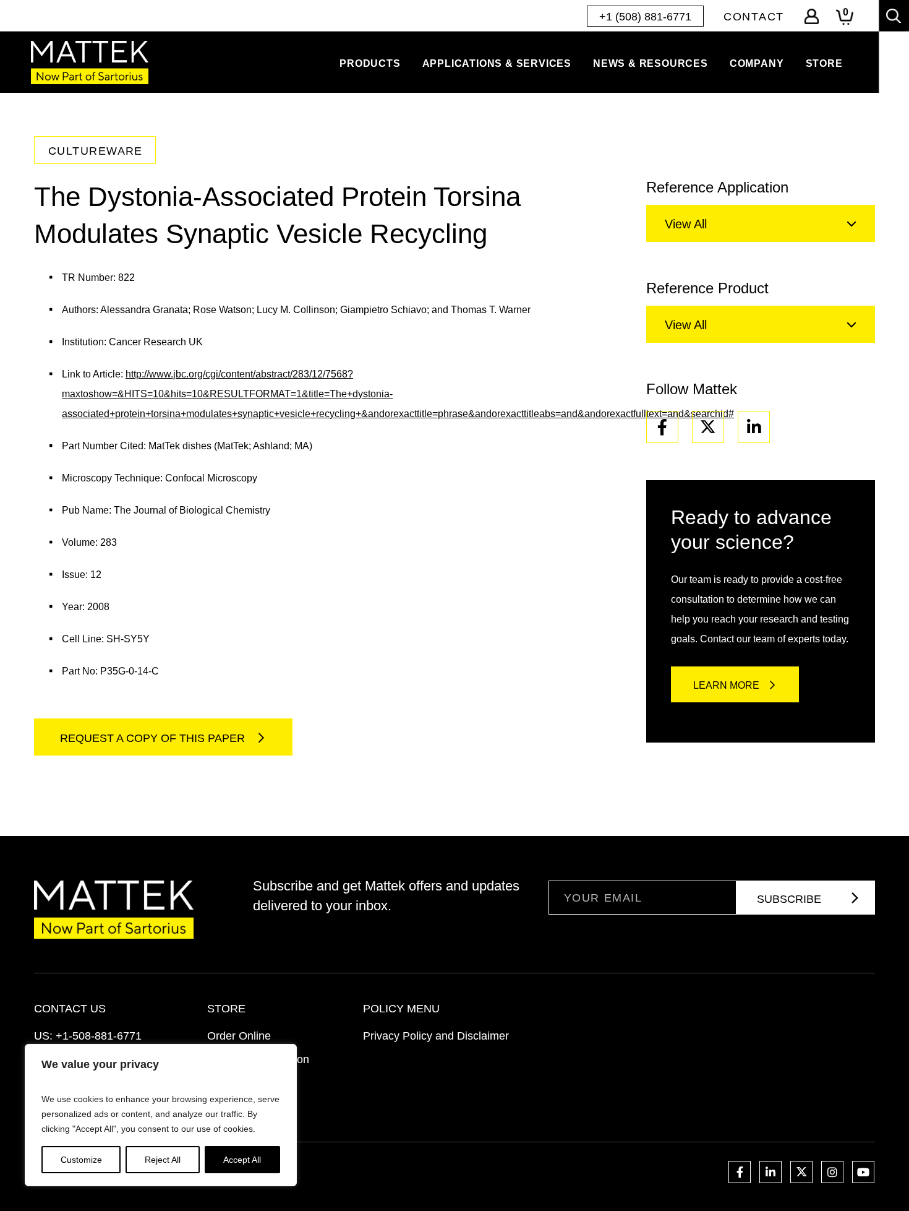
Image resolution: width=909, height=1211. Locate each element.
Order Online (239, 1036)
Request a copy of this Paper (154, 738)
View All (686, 224)
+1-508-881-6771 (99, 1036)
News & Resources (650, 63)
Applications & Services (496, 63)
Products (369, 63)
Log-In (811, 16)
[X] (708, 427)
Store (824, 63)
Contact (753, 17)
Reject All (163, 1160)
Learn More (726, 685)
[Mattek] (90, 62)
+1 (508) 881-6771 (645, 17)
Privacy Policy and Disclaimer (436, 1036)
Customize (81, 1160)
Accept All (242, 1160)
